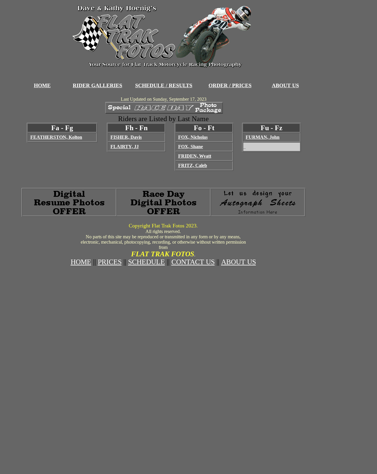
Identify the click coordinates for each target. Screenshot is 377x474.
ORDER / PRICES (230, 85)
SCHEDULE (146, 262)
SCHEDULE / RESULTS (163, 85)
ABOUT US (285, 85)
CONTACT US (193, 262)
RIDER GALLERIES (97, 85)
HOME (42, 85)
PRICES (110, 262)
